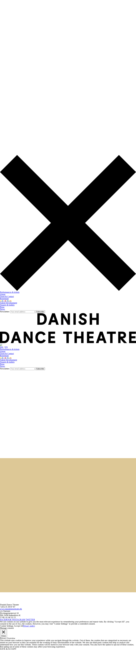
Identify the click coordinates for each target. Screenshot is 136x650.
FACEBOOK (6, 619)
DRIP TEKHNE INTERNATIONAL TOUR (19, 484)
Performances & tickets (9, 292)
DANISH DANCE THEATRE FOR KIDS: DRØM (22, 538)
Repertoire (4, 298)
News (2, 309)
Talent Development (8, 303)
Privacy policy (29, 626)
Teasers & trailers (7, 305)
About (2, 294)
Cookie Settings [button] (6, 626)
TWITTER (30, 619)
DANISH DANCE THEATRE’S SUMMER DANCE (23, 463)
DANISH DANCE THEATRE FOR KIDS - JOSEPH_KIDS (26, 495)
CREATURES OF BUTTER (12, 548)
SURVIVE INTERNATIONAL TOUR (17, 580)
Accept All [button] (18, 626)
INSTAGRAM (18, 619)
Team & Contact (7, 296)
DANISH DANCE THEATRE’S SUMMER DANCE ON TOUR (28, 474)
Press (2, 307)
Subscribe (40, 312)
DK (1, 6)
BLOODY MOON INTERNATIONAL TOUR (20, 516)
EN (6, 6)
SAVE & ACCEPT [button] (8, 649)
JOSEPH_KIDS (7, 527)
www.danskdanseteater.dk (11, 609)
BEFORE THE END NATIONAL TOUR (18, 506)
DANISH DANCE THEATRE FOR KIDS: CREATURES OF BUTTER (31, 559)
